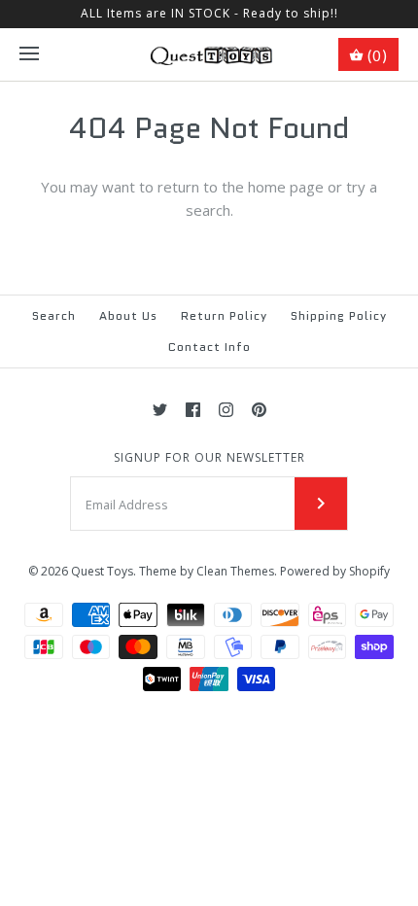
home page (286, 186)
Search (54, 315)
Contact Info (209, 346)
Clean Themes (235, 571)
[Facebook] (193, 409)
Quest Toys (102, 571)
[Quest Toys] (209, 54)
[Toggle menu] (29, 54)
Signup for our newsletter (209, 458)
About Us (128, 315)
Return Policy (224, 315)
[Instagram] (226, 409)
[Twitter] (160, 409)
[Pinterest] (259, 409)
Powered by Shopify (335, 571)
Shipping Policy (339, 315)
